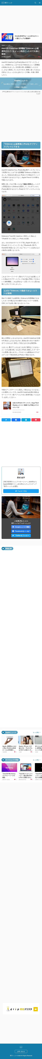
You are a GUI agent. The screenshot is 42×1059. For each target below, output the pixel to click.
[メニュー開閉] (40, 3)
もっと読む (36, 732)
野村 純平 (21, 477)
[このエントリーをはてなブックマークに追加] (26, 419)
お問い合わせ (21, 1051)
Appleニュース (6, 45)
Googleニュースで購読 (22, 527)
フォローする (22, 491)
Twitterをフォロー (22, 535)
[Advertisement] (21, 117)
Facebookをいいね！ (22, 531)
